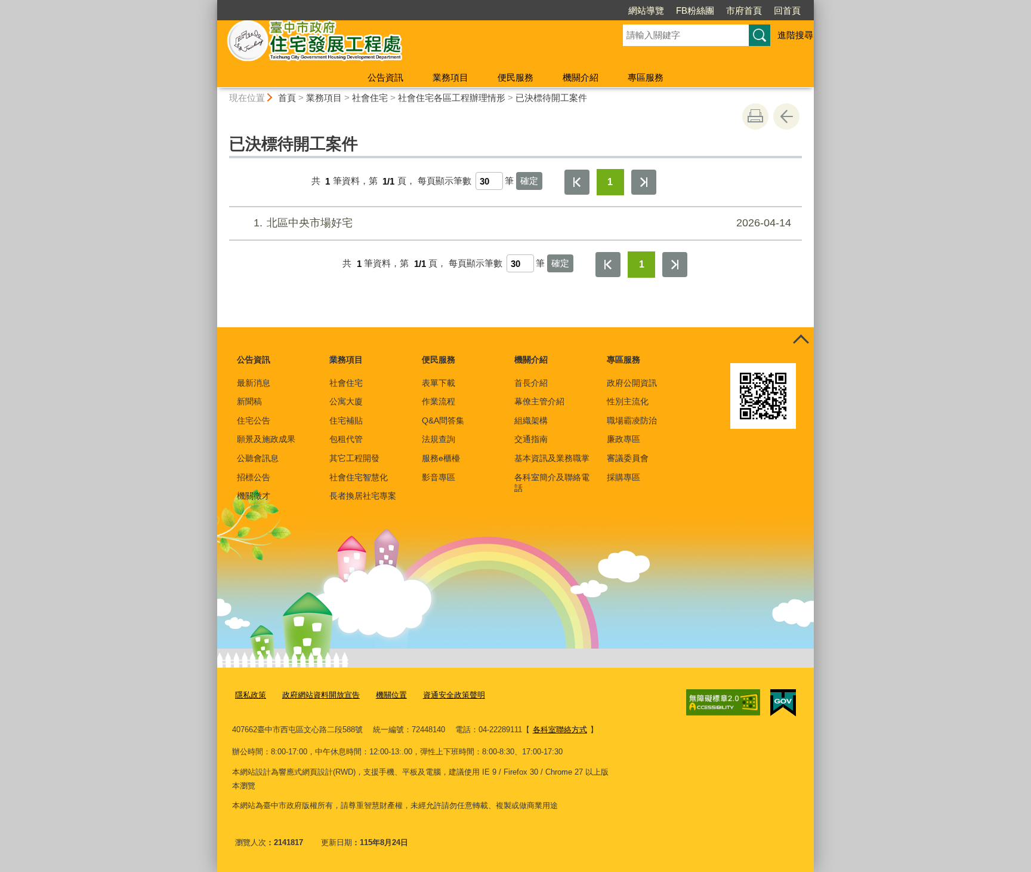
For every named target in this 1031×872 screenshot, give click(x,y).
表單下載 (438, 383)
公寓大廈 (346, 401)
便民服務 (515, 77)
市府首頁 (744, 10)
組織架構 (531, 420)
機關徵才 (253, 496)
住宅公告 (253, 420)
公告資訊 (385, 77)
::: (211, 5)
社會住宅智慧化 (358, 477)
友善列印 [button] (755, 116)
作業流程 (438, 401)
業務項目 (450, 77)
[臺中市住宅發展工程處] (406, 43)
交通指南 (531, 439)
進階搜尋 (795, 35)
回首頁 (787, 10)
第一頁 (576, 182)
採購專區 (623, 477)
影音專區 (438, 477)
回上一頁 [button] (786, 116)
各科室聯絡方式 (560, 729)
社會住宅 (370, 98)
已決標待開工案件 (551, 98)
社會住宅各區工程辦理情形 (451, 98)
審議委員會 (628, 458)
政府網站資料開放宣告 (321, 694)
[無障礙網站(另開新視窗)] (723, 702)
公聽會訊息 (258, 458)
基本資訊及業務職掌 (551, 458)
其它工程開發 (354, 458)
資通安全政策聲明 (454, 694)
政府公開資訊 (632, 383)
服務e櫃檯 (441, 458)
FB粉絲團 (695, 10)
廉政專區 (623, 439)
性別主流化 (628, 401)
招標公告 (253, 477)
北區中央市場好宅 (522, 223)
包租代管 (346, 439)
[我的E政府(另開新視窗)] (783, 703)
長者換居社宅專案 (362, 496)
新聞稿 (249, 401)
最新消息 (253, 383)
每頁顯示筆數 (444, 181)
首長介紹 (531, 383)
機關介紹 (580, 77)
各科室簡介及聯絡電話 (551, 482)
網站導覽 (646, 10)
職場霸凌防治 (632, 420)
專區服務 (645, 77)
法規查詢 (438, 439)
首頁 (287, 98)
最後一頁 (643, 182)
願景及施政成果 (266, 439)
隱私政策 (250, 694)
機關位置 (391, 694)
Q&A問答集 (443, 420)
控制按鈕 (801, 340)
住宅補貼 (346, 420)
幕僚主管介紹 (539, 401)
